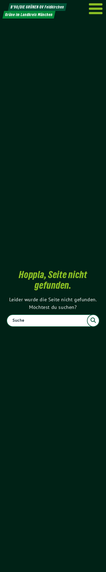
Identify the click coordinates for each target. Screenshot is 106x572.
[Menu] (96, 8)
